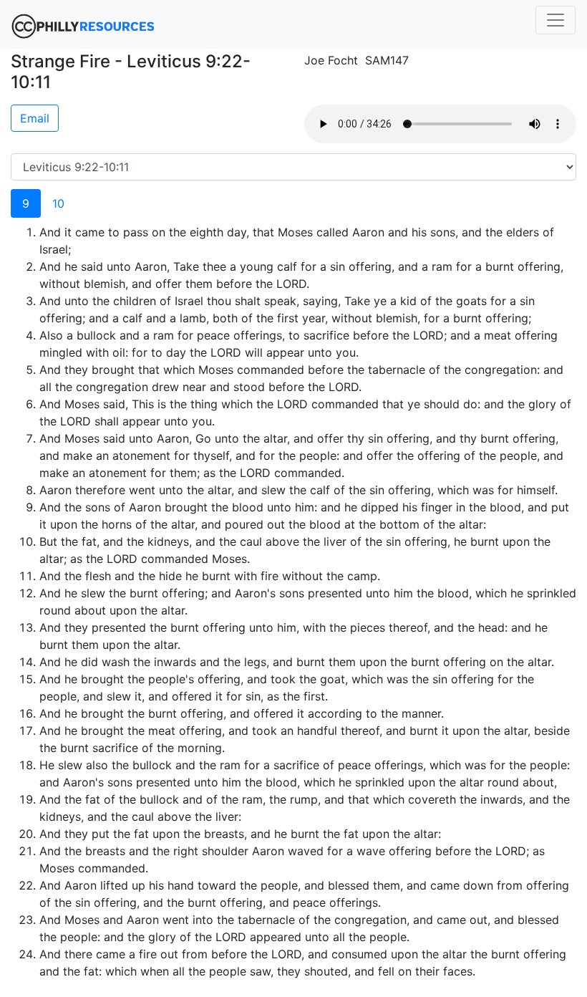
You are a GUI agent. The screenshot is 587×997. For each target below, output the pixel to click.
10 (58, 203)
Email (34, 118)
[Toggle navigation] (555, 20)
